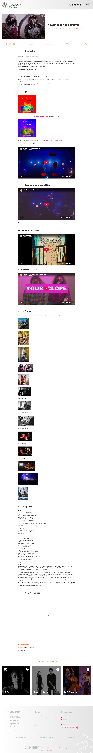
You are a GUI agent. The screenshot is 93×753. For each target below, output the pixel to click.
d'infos (30, 44)
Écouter (51, 44)
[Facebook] (72, 4)
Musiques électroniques (74, 28)
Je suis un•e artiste (20, 737)
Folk (54, 28)
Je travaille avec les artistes (46, 737)
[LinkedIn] (80, 4)
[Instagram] (70, 4)
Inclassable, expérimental (62, 28)
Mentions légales (72, 737)
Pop (81, 28)
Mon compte (40, 715)
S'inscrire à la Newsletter (70, 727)
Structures (40, 720)
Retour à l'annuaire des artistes (10, 11)
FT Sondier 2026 (22, 636)
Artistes (40, 722)
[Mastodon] (78, 4)
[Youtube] (75, 4)
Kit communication (41, 725)
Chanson (50, 28)
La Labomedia (49, 750)
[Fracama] (11, 5)
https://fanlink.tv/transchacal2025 (54, 140)
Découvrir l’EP (40, 116)
